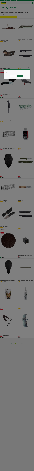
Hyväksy (20, 75)
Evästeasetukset (13, 75)
